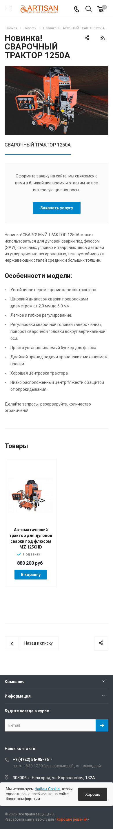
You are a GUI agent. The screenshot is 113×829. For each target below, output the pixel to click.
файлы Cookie (47, 789)
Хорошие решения (72, 819)
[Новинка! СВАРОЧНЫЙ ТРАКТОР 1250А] (56, 69)
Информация (18, 696)
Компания (15, 681)
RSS (102, 37)
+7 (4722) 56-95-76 (31, 759)
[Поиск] (88, 9)
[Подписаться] (102, 725)
